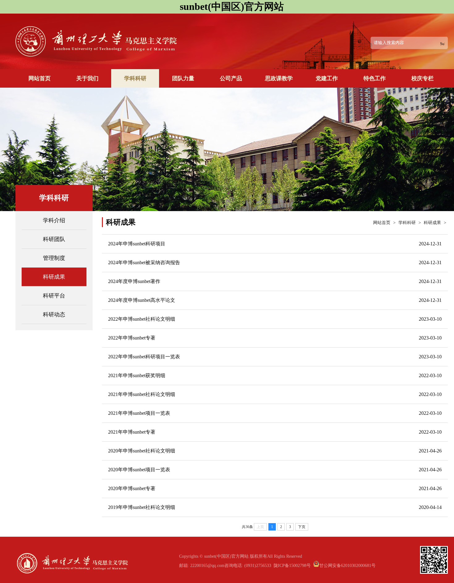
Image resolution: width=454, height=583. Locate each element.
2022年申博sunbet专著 (131, 337)
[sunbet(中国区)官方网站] (120, 53)
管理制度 (54, 258)
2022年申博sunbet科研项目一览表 (144, 356)
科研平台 (54, 296)
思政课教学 (279, 78)
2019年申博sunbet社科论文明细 (141, 507)
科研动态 (54, 314)
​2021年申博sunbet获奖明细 (136, 375)
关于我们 (87, 78)
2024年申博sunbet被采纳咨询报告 (144, 262)
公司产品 (231, 78)
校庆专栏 (422, 78)
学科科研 (135, 78)
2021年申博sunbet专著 (131, 432)
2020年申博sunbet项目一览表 (139, 469)
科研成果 (54, 277)
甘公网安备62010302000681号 (347, 565)
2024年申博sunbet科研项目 (136, 243)
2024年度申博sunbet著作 (134, 281)
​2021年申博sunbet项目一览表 (139, 413)
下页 (301, 527)
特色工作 (375, 78)
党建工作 (327, 78)
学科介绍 (54, 220)
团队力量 (183, 78)
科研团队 (54, 239)
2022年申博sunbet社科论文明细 (141, 319)
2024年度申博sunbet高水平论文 (141, 300)
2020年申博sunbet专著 (131, 488)
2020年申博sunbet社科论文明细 (141, 450)
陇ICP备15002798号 (292, 565)
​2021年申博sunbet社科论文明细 (141, 394)
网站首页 (39, 78)
